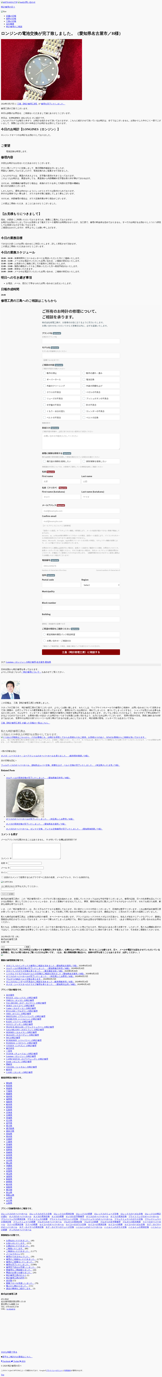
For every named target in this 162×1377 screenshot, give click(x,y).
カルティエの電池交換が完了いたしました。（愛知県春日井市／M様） (38, 778)
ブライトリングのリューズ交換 (64, 1219)
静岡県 (9, 1182)
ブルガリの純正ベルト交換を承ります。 (24, 979)
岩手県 (9, 1123)
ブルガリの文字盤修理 (110, 1222)
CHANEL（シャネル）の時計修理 (21, 1067)
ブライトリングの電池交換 (13, 1219)
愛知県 (48, 662)
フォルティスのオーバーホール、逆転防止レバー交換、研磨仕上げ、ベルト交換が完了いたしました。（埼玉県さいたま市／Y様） (60, 765)
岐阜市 (9, 1070)
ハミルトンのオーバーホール (89, 1227)
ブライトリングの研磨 (37, 1219)
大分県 (9, 1160)
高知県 (9, 1134)
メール (5, 868)
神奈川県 (10, 1131)
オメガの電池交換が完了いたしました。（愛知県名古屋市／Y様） (36, 824)
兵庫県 (9, 1115)
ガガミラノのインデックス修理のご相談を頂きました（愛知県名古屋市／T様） (42, 966)
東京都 (9, 1190)
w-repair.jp (11, 1309)
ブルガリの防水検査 (132, 1222)
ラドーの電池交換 (15, 1224)
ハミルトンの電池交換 (139, 1227)
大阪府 (9, 1168)
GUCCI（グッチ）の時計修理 (19, 1024)
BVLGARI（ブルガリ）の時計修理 (22, 1011)
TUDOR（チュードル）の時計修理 (22, 1054)
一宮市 (9, 1051)
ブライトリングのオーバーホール (144, 1216)
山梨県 (9, 1203)
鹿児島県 (10, 1128)
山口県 (9, 1200)
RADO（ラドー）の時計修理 (19, 1022)
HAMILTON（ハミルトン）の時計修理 (23, 1019)
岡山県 (9, 1163)
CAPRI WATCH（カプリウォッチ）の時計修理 (27, 1059)
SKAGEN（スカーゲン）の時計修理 (22, 1035)
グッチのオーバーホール (20, 1230)
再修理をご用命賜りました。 (19, 1270)
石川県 (9, 1120)
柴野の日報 (11, 19)
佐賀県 (9, 1171)
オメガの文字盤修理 (75, 1216)
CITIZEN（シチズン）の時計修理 (21, 1046)
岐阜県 (9, 1104)
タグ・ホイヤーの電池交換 (31, 1227)
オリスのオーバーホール (97, 1216)
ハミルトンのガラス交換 (115, 1227)
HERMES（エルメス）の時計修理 (21, 1032)
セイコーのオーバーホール (51, 1224)
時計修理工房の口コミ (16, 1275)
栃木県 (9, 1184)
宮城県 (9, 1144)
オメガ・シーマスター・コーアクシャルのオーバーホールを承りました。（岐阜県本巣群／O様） (45, 756)
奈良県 (9, 1155)
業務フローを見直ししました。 (20, 1283)
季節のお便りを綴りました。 (19, 1272)
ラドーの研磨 (31, 1224)
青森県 (9, 1088)
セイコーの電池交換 (97, 1224)
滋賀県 (9, 1176)
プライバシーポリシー (54, 1370)
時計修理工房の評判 (15, 1278)
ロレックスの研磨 (84, 1214)
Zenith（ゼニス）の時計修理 (19, 1062)
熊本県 (9, 1136)
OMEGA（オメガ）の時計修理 (20, 1000)
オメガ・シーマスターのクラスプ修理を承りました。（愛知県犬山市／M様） (41, 984)
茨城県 (9, 1118)
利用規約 (67, 1370)
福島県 (9, 1102)
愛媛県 (9, 1094)
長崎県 (9, 1152)
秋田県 (9, 1086)
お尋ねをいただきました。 (18, 1240)
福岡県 (9, 1099)
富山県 (9, 1192)
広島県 (9, 1110)
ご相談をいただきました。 (18, 1251)
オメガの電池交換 (41, 1216)
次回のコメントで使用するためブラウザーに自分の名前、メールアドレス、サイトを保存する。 (47, 877)
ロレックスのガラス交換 (40, 1214)
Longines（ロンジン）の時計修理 (21, 662)
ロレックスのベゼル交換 (131, 1214)
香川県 (9, 1126)
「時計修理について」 (31, 672)
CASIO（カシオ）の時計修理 (19, 1072)
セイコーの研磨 (115, 1224)
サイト (4, 872)
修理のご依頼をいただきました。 (21, 1259)
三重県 (9, 1142)
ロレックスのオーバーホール (14, 1214)
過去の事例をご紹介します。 (19, 1288)
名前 (4, 863)
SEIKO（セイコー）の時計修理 (20, 1006)
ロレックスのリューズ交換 (106, 1214)
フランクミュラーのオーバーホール (96, 1219)
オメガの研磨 (58, 1216)
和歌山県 (10, 1195)
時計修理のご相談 (14, 27)
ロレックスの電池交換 (64, 1214)
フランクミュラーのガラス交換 (128, 1219)
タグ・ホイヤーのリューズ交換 (60, 1227)
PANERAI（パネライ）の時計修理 (21, 1043)
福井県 (9, 1096)
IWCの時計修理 (13, 1038)
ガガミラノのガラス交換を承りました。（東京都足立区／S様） (35, 971)
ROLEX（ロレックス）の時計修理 (21, 998)
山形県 (9, 1198)
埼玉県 (9, 1174)
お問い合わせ (29, 2)
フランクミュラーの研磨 (24, 1222)
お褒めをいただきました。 (18, 1246)
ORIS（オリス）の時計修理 (18, 1014)
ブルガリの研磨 (91, 1222)
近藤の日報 (11, 16)
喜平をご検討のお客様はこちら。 (17, 1357)
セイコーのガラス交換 (76, 1224)
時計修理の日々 (8, 7)
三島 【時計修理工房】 (27, 104)
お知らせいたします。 (16, 1243)
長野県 (9, 1150)
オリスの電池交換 (118, 1216)
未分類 (9, 1280)
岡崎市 (9, 1064)
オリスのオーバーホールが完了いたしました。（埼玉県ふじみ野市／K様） (40, 976)
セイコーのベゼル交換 (135, 1224)
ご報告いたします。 (15, 1248)
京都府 (9, 1139)
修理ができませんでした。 (18, 1256)
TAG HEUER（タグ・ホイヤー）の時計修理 (26, 1003)
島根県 (9, 1179)
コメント (6, 858)
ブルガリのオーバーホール (49, 1222)
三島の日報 (11, 21)
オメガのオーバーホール (20, 1216)
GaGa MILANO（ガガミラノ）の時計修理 (25, 1030)
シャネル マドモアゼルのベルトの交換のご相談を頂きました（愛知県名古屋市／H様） (45, 974)
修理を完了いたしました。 (53, 104)
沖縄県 (9, 1166)
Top (2, 1375)
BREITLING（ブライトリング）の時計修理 (25, 1016)
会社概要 (10, 24)
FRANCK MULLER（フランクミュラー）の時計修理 (30, 1027)
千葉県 (9, 1091)
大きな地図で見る (9, 1352)
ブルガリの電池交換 (73, 1222)
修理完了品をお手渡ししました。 (21, 1267)
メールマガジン (13, 1254)
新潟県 (9, 1158)
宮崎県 (9, 1147)
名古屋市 (40, 662)
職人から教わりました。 (17, 1286)
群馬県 (9, 1107)
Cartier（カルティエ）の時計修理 (21, 1008)
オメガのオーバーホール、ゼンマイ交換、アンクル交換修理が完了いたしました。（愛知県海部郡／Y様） (54, 829)
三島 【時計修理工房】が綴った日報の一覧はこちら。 (25, 723)
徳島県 (9, 1187)
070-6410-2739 (11, 2)
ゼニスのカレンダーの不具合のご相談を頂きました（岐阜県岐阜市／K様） (40, 982)
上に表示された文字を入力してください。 (20, 886)
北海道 (9, 1112)
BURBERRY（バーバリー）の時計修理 (24, 1040)
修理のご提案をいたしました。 (20, 1262)
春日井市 (10, 1048)
